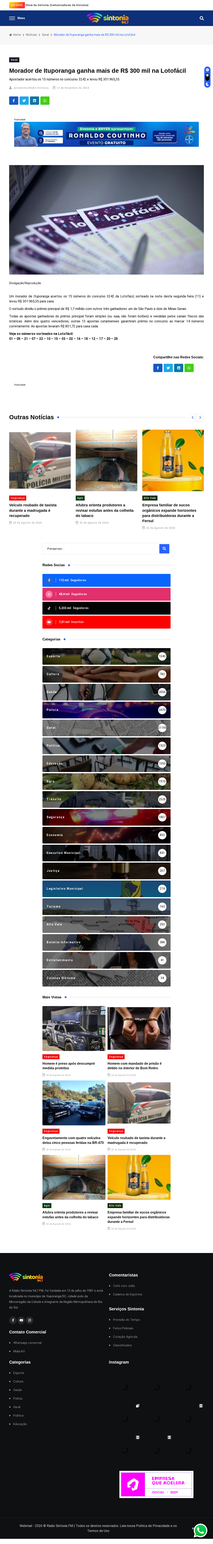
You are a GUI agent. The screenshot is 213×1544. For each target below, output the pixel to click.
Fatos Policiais (123, 1328)
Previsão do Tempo (126, 1319)
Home (16, 34)
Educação (20, 1424)
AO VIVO (17, 5)
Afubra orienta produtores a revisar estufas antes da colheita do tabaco (38, 510)
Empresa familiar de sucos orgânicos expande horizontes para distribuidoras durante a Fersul (139, 1217)
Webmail (26, 1526)
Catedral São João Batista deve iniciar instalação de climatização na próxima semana (171, 510)
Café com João (124, 1285)
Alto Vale (83, 498)
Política (18, 1415)
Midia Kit (19, 1351)
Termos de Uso (98, 1531)
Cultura (18, 1381)
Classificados (122, 1345)
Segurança (51, 1056)
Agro (14, 498)
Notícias (31, 34)
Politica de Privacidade (153, 1526)
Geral (45, 34)
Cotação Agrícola (125, 1336)
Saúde (17, 1390)
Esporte (18, 1373)
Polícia (17, 1398)
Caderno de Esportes (127, 1294)
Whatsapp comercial (27, 1342)
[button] (192, 417)
